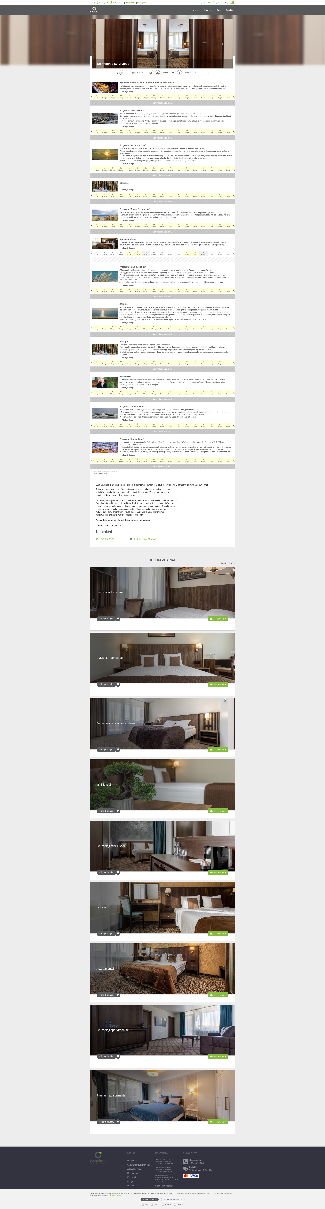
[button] (102, 43)
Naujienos (132, 1161)
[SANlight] (105, 349)
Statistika (156, 1204)
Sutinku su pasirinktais (173, 1199)
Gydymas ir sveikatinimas (138, 1165)
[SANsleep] (105, 186)
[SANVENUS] (105, 382)
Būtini (146, 1204)
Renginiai (131, 1181)
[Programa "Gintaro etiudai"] (105, 118)
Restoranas (132, 1173)
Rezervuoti (218, 619)
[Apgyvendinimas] (105, 243)
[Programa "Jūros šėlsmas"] (105, 413)
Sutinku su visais (149, 1199)
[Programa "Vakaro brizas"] (105, 154)
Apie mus (197, 10)
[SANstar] (105, 313)
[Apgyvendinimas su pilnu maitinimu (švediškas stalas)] (105, 87)
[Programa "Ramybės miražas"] (105, 215)
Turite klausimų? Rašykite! (146, 539)
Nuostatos (168, 1204)
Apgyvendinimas (134, 1169)
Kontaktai (229, 10)
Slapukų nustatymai (164, 1186)
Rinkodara (180, 1204)
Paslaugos (208, 10)
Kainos (219, 10)
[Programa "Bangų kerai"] (105, 447)
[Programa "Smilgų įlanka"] (105, 276)
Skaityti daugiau (128, 92)
